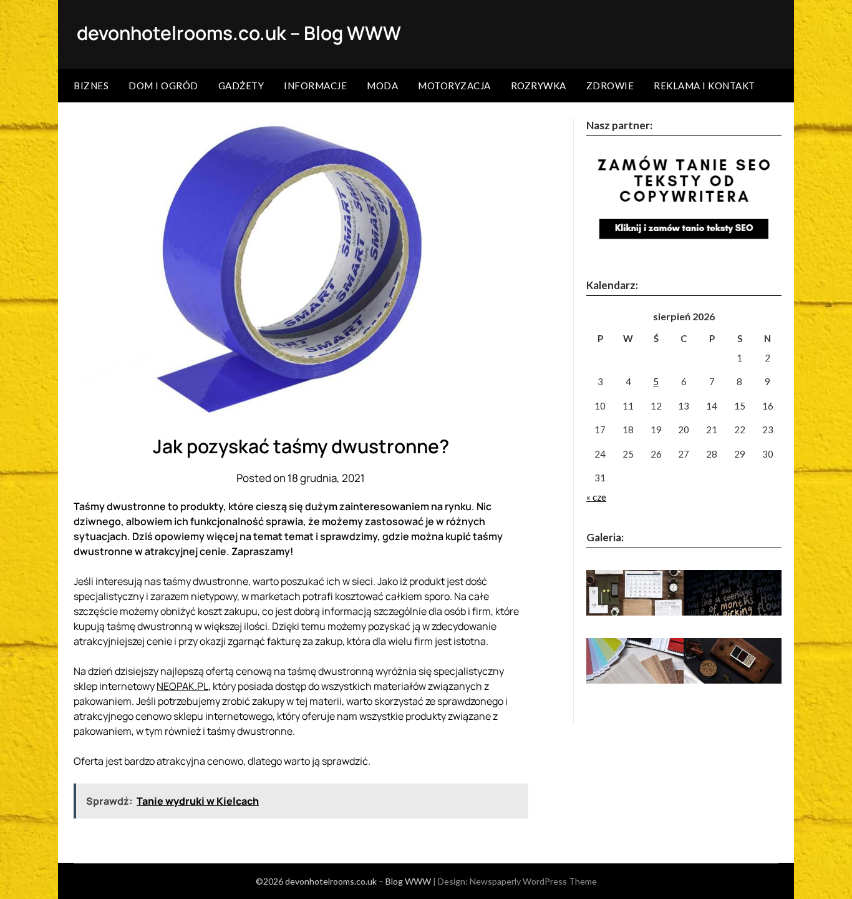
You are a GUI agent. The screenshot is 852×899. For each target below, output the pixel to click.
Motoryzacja (454, 85)
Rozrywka (538, 85)
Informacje (315, 85)
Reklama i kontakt (704, 85)
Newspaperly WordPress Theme (533, 881)
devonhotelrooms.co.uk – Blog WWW (239, 33)
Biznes (91, 85)
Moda (382, 85)
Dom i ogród (163, 85)
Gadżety (241, 85)
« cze (596, 497)
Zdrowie (610, 85)
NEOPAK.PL (182, 686)
